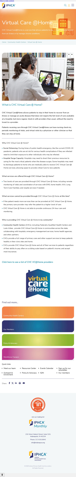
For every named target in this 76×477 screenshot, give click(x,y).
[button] (65, 5)
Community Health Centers (17, 42)
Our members (64, 373)
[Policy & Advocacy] (38, 340)
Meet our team (10, 368)
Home (4, 42)
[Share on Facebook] (9, 383)
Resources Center (29, 368)
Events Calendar (46, 368)
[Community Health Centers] (38, 312)
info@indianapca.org (38, 443)
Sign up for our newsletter (64, 369)
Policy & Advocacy (29, 373)
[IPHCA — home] (8, 5)
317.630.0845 (40, 440)
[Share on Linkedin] (16, 383)
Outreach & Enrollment (8, 374)
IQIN (42, 373)
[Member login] (69, 5)
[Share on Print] (19, 383)
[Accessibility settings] (2, 475)
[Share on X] (13, 383)
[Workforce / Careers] (38, 354)
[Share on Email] (23, 383)
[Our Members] (38, 326)
